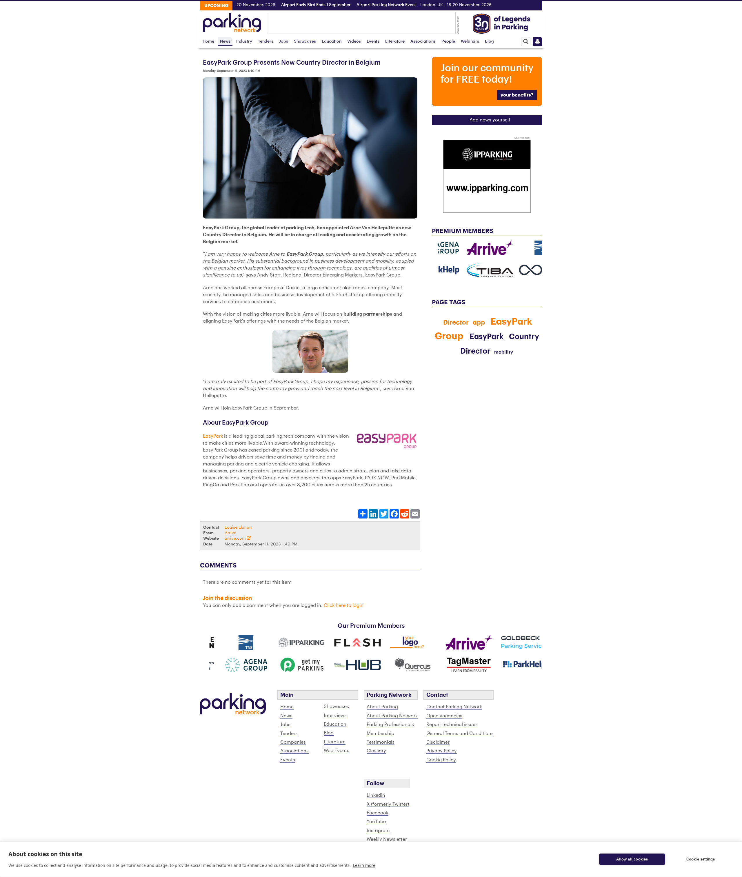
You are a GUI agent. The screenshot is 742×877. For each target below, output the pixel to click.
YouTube (376, 821)
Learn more (364, 865)
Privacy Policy (441, 751)
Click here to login (343, 605)
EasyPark (213, 436)
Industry (244, 41)
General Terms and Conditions (460, 733)
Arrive (230, 533)
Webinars (470, 41)
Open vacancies (444, 716)
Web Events (336, 750)
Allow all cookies (632, 859)
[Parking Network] (232, 21)
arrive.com (236, 538)
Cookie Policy (441, 760)
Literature (395, 41)
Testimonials (380, 742)
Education (331, 41)
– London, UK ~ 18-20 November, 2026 (405, 5)
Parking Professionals (390, 724)
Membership (380, 733)
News (225, 41)
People (448, 41)
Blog (489, 41)
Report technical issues (452, 724)
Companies (293, 742)
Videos (354, 41)
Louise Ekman (238, 527)
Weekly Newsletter (387, 839)
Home (208, 41)
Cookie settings (700, 859)
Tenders (265, 41)
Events (373, 41)
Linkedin (376, 795)
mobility (503, 352)
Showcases (305, 41)
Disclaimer (438, 742)
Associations (423, 41)
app (479, 322)
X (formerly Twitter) (388, 804)
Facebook (377, 813)
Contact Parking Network (454, 707)
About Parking (382, 707)
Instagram (378, 830)
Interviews (335, 715)
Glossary (376, 751)
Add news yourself (490, 120)
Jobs (283, 41)
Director (456, 322)
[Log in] (537, 41)
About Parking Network (392, 716)
